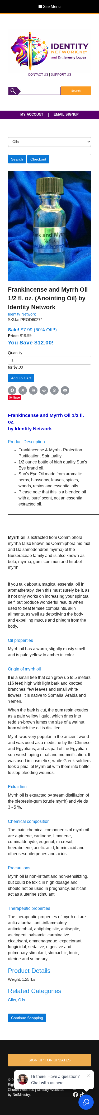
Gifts (12, 1000)
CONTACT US (38, 74)
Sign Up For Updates (49, 1060)
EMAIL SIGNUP (66, 114)
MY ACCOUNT (31, 114)
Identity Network (22, 314)
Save (16, 397)
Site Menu (51, 6)
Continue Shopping (27, 1018)
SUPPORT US (61, 74)
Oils (21, 1000)
